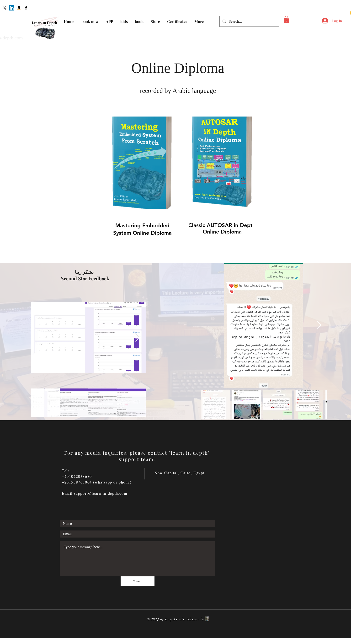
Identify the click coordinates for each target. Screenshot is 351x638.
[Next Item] (137, 337)
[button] (286, 19)
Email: (68, 493)
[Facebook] (26, 8)
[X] (4, 8)
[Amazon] (18, 8)
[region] (136, 183)
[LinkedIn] (11, 8)
